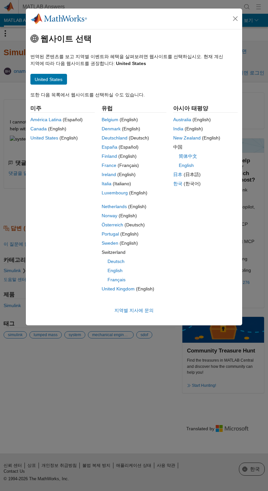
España (109, 147)
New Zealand (187, 137)
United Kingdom (118, 288)
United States (44, 137)
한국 (177, 183)
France (109, 165)
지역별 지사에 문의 (134, 310)
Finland (109, 156)
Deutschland (114, 137)
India (178, 128)
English (115, 270)
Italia (106, 183)
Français (117, 279)
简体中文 (188, 156)
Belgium (110, 119)
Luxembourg (115, 192)
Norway (109, 215)
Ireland (109, 174)
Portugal (110, 234)
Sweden (110, 243)
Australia (182, 119)
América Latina (45, 119)
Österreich (112, 224)
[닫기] (235, 18)
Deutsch (116, 261)
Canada (38, 128)
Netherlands (114, 206)
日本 (177, 174)
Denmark (111, 128)
